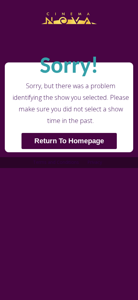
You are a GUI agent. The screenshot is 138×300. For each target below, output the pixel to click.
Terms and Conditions (56, 162)
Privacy (94, 162)
